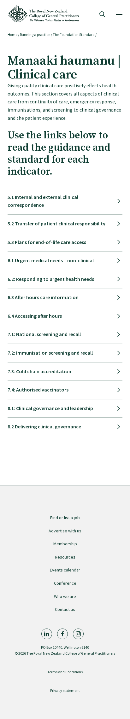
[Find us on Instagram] (78, 634)
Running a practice (35, 34)
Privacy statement (65, 690)
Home (12, 34)
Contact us (65, 609)
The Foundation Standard (74, 34)
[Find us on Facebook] (62, 634)
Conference (65, 583)
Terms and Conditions (65, 672)
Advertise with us (65, 531)
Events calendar (65, 570)
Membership (65, 544)
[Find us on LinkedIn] (47, 634)
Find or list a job (65, 517)
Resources (65, 557)
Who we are (65, 596)
